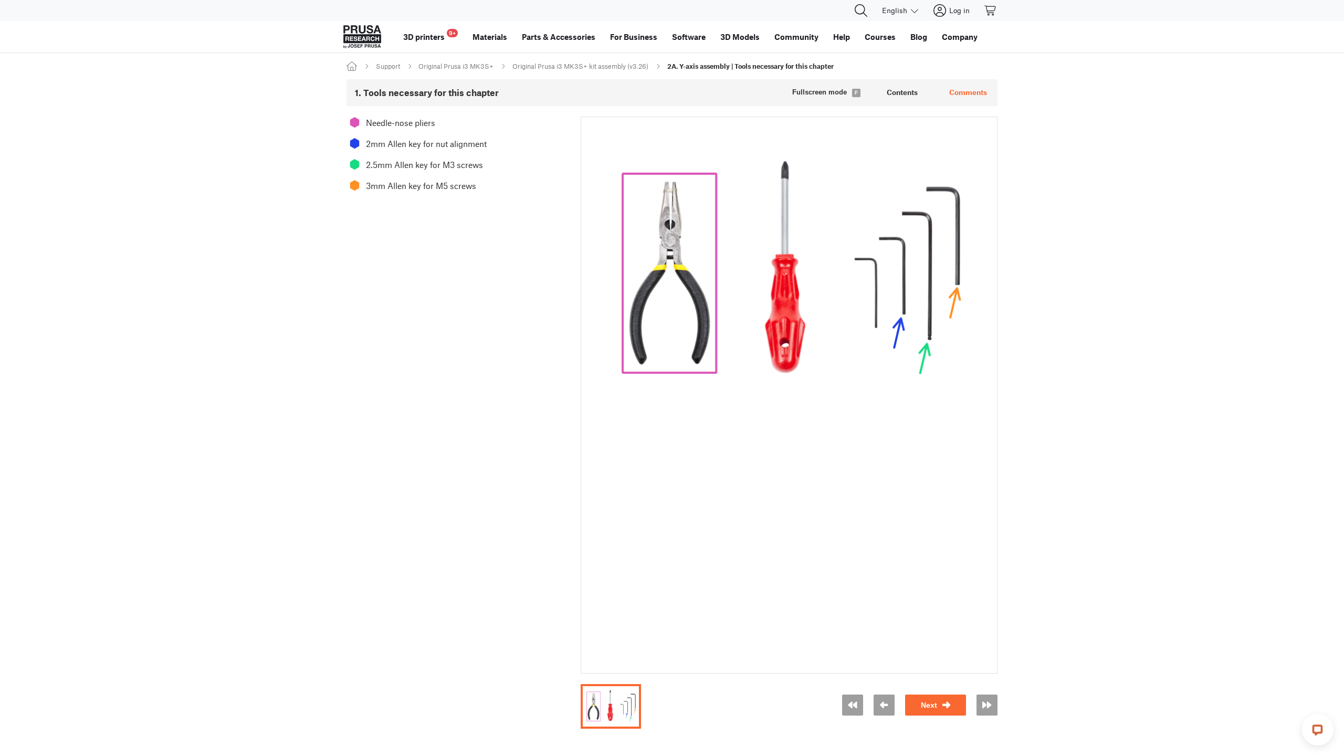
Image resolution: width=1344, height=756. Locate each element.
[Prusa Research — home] (362, 37)
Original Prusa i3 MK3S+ (456, 66)
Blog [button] (918, 36)
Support (388, 66)
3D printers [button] (429, 35)
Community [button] (796, 36)
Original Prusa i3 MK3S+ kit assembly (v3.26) (580, 66)
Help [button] (841, 36)
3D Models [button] (740, 36)
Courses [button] (880, 36)
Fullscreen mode (819, 92)
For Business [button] (633, 36)
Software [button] (689, 36)
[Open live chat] (1318, 730)
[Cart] (990, 10)
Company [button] (960, 36)
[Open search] (861, 10)
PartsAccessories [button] (558, 36)
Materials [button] (489, 36)
